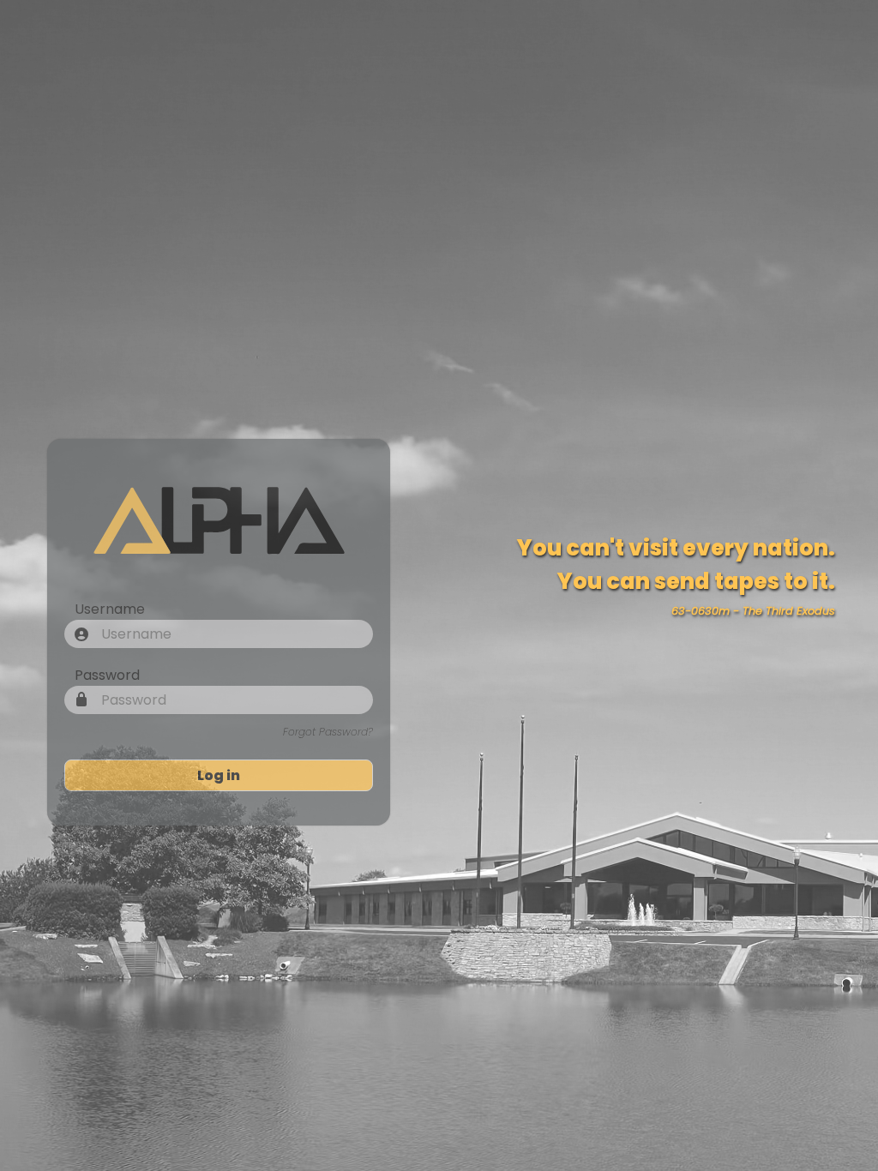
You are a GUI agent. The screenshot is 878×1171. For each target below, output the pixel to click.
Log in (218, 775)
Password (107, 675)
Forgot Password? (328, 731)
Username (110, 609)
